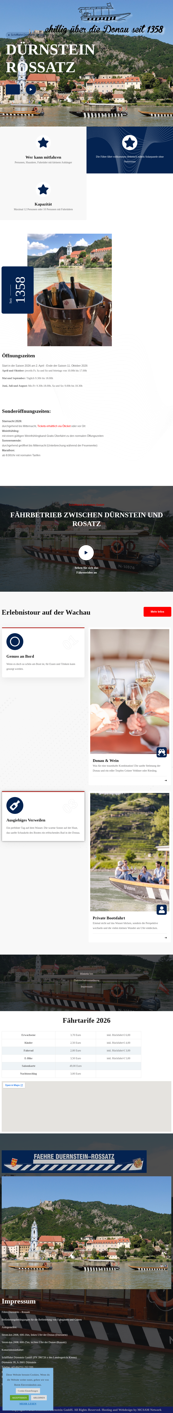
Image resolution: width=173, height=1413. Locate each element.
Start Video (20, 89)
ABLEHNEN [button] (39, 1397)
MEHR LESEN (27, 1403)
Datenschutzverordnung (86, 980)
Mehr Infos (157, 611)
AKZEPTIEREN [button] (19, 1397)
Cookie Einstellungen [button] (28, 1391)
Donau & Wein (106, 760)
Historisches (86, 973)
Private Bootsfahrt (109, 918)
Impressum (86, 986)
